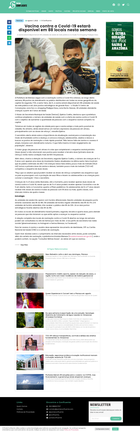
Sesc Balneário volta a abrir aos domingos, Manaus (67, 254)
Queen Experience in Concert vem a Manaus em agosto (68, 293)
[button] (9, 22)
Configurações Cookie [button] (102, 429)
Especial (91, 11)
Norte (51, 11)
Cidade (43, 11)
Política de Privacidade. (71, 430)
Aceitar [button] (115, 429)
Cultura (67, 11)
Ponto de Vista (108, 11)
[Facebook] (114, 4)
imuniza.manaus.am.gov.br (80, 236)
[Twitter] (123, 4)
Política (59, 11)
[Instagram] (118, 4)
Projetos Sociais (79, 11)
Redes (98, 11)
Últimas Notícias (32, 11)
